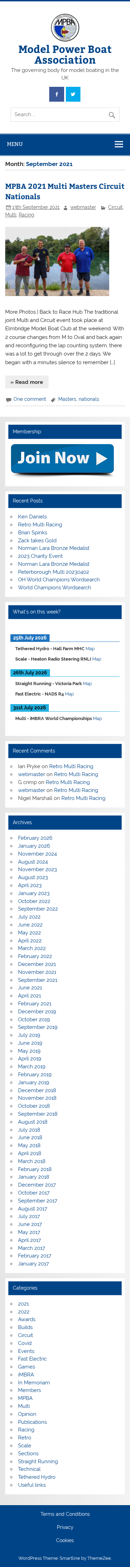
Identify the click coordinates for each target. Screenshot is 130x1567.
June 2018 (30, 1137)
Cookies (65, 1540)
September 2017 (37, 1201)
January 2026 (34, 846)
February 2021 (34, 1004)
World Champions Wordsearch (54, 587)
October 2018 (34, 1106)
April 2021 (29, 996)
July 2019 (29, 1035)
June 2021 (30, 988)
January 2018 (33, 1177)
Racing (26, 215)
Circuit (115, 207)
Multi (10, 215)
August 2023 (33, 877)
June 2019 (30, 1043)
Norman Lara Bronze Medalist (53, 548)
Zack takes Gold (37, 540)
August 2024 (33, 862)
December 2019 (37, 1011)
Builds (25, 1327)
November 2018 (37, 1098)
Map (90, 648)
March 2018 (31, 1161)
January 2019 (33, 1082)
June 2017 (30, 1224)
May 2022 (29, 933)
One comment (30, 399)
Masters (67, 399)
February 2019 (35, 1074)
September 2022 (38, 909)
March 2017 (31, 1248)
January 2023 (34, 893)
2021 (23, 1304)
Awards (26, 1319)
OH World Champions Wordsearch (59, 580)
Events (26, 1351)
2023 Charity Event (40, 556)
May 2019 (29, 1051)
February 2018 (35, 1169)
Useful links (32, 1485)
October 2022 (34, 901)
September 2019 (38, 1027)
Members (29, 1390)
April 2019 (29, 1059)
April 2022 (30, 941)
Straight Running (38, 1461)
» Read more (26, 382)
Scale (24, 1445)
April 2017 (29, 1240)
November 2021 (37, 972)
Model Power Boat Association (65, 54)
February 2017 (34, 1256)
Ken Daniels (32, 517)
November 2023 (37, 869)
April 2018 (29, 1153)
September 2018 (38, 1114)
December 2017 (37, 1185)
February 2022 (35, 956)
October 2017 (34, 1193)
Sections (28, 1453)
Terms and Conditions (65, 1514)
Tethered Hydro (36, 1477)
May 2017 (29, 1232)
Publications (32, 1422)
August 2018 (32, 1122)
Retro (24, 1438)
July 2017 (29, 1216)
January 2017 (33, 1264)
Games (26, 1367)
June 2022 (30, 925)
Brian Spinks (32, 532)
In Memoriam (34, 1383)
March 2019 (31, 1066)
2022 (23, 1312)
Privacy (65, 1527)
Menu (15, 144)
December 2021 (37, 964)
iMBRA (26, 1375)
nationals (89, 399)
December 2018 (37, 1090)
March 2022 (32, 948)
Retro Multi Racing (40, 525)
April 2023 (30, 885)
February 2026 (35, 838)
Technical (29, 1469)
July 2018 (29, 1130)
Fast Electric (32, 1359)
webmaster (83, 207)
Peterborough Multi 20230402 (53, 572)
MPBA (25, 1398)
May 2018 (29, 1145)
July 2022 (29, 917)
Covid (25, 1343)
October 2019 (34, 1019)
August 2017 (32, 1209)
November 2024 (37, 854)
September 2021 (37, 980)
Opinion (27, 1414)
